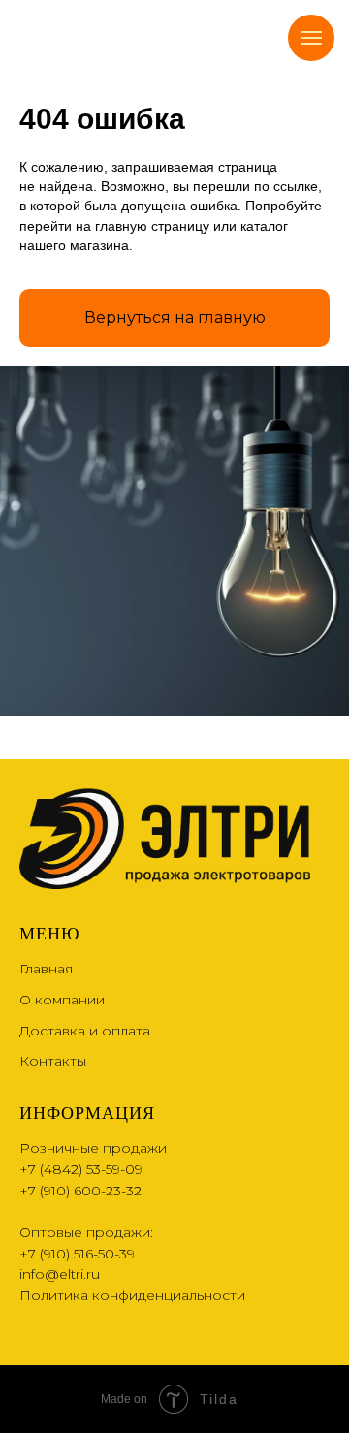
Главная (46, 968)
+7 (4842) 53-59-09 (81, 1169)
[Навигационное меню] (311, 38)
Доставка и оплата (84, 1030)
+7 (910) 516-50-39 (77, 1253)
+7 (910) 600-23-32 (80, 1190)
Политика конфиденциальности (132, 1295)
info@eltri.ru (59, 1274)
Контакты (52, 1060)
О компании (62, 999)
